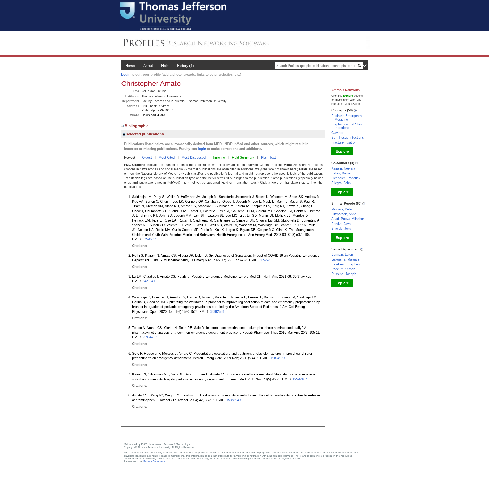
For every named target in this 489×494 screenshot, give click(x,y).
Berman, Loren (342, 254)
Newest (129, 157)
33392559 (217, 312)
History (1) (185, 65)
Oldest (147, 157)
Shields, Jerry (341, 228)
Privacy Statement (154, 461)
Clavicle (337, 133)
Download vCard (153, 115)
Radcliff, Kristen (343, 269)
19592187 (300, 379)
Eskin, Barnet (341, 173)
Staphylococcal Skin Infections (346, 126)
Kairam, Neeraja (343, 168)
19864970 (277, 358)
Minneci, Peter (342, 209)
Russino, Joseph (343, 274)
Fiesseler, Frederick (345, 178)
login (202, 149)
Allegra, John (341, 183)
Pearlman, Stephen (345, 264)
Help (165, 65)
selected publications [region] (144, 134)
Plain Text (268, 157)
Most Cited (167, 157)
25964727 (150, 337)
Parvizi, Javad (341, 224)
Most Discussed (194, 157)
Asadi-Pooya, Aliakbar (347, 219)
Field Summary (243, 157)
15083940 (233, 400)
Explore (342, 151)
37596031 (150, 239)
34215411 (150, 281)
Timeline (218, 157)
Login (125, 74)
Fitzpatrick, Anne (343, 214)
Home (130, 65)
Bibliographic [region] (137, 126)
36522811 (267, 260)
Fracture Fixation (343, 142)
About (148, 65)
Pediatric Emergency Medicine (346, 117)
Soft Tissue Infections (347, 137)
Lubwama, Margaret (345, 259)
